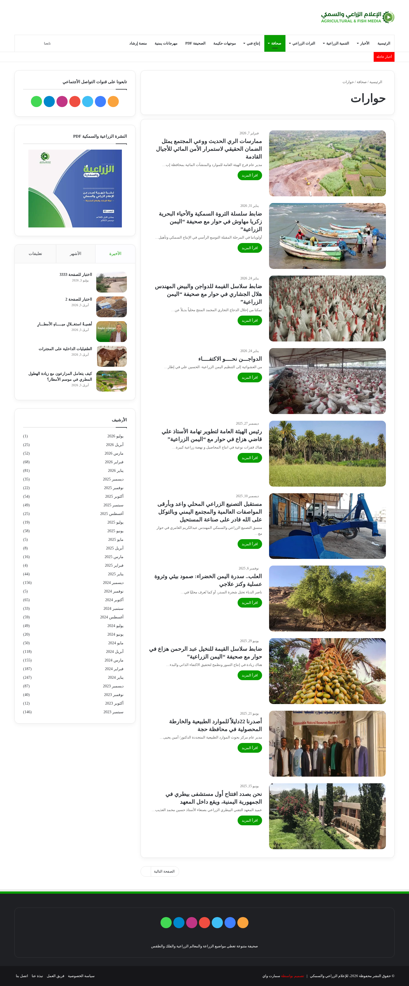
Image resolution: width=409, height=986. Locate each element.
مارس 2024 (114, 660)
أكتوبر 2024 (114, 600)
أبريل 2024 (115, 652)
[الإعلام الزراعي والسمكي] (358, 17)
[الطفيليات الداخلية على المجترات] (111, 356)
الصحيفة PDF (195, 43)
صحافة (276, 43)
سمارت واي (271, 976)
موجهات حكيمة (224, 43)
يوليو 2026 (115, 436)
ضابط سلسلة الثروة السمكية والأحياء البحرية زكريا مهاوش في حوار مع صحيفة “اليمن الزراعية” (210, 221)
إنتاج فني (253, 43)
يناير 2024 (116, 677)
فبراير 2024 (114, 669)
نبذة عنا (37, 976)
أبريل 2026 (115, 445)
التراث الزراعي (303, 43)
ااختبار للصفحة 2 (78, 299)
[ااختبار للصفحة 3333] (111, 282)
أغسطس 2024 (112, 617)
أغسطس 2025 (112, 514)
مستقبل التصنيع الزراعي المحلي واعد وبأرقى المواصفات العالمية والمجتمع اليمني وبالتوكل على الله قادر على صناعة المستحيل (209, 511)
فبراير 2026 (114, 462)
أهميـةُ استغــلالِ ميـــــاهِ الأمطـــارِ (64, 324)
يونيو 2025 (115, 531)
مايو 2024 (116, 643)
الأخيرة (115, 253)
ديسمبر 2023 (113, 686)
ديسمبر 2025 (113, 479)
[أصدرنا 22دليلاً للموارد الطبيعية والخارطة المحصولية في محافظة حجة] (327, 744)
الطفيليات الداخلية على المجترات (65, 349)
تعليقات (35, 253)
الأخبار (364, 43)
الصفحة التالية (164, 871)
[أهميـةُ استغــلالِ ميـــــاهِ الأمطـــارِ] (111, 331)
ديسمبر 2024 (113, 583)
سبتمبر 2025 (114, 505)
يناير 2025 (116, 574)
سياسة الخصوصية (81, 976)
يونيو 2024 (115, 634)
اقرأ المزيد (250, 175)
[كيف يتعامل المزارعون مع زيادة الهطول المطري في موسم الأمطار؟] (111, 381)
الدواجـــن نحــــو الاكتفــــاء (230, 359)
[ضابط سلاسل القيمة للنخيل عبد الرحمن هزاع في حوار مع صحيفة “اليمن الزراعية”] (327, 671)
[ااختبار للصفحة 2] (111, 306)
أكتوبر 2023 (114, 703)
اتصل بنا (22, 976)
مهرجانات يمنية (166, 43)
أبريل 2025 (115, 548)
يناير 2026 (116, 471)
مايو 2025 (116, 539)
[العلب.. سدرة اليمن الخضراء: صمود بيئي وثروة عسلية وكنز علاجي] (327, 598)
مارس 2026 (114, 453)
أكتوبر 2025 (114, 496)
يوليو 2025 (115, 522)
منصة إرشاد (138, 43)
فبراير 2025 (114, 565)
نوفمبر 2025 (114, 488)
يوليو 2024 (115, 626)
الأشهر (75, 253)
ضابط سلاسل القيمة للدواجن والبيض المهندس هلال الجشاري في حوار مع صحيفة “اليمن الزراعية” (208, 294)
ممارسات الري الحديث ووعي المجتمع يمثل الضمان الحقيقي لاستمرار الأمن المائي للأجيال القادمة (209, 149)
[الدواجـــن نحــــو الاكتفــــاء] (327, 381)
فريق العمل (55, 976)
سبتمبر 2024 (114, 608)
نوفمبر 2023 (114, 695)
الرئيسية (384, 43)
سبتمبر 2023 (114, 712)
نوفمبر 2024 (114, 591)
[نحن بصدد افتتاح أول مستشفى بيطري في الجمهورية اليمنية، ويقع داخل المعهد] (327, 816)
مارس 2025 (114, 557)
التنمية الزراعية (337, 43)
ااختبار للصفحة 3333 (76, 274)
